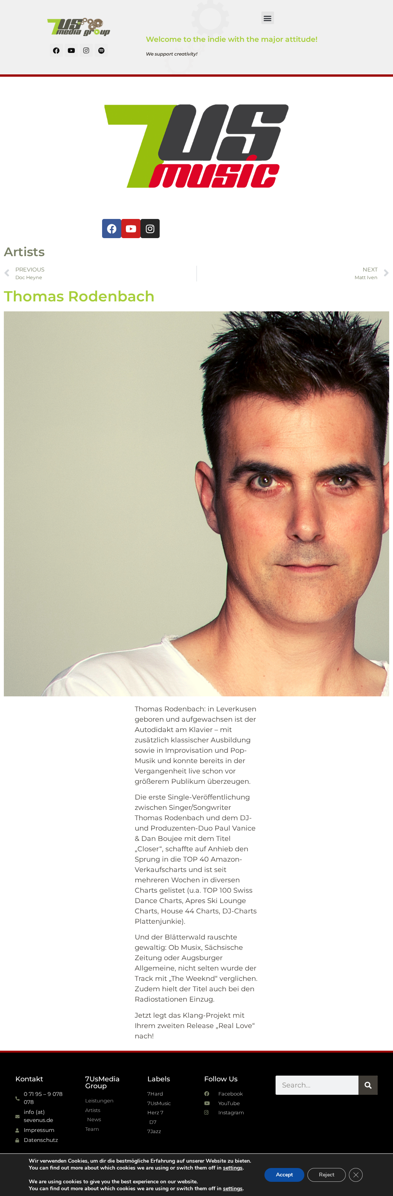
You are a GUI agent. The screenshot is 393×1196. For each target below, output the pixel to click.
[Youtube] (71, 50)
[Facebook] (56, 50)
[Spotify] (101, 50)
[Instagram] (86, 50)
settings (233, 1168)
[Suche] (368, 1085)
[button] (267, 18)
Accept (284, 1174)
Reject (326, 1174)
